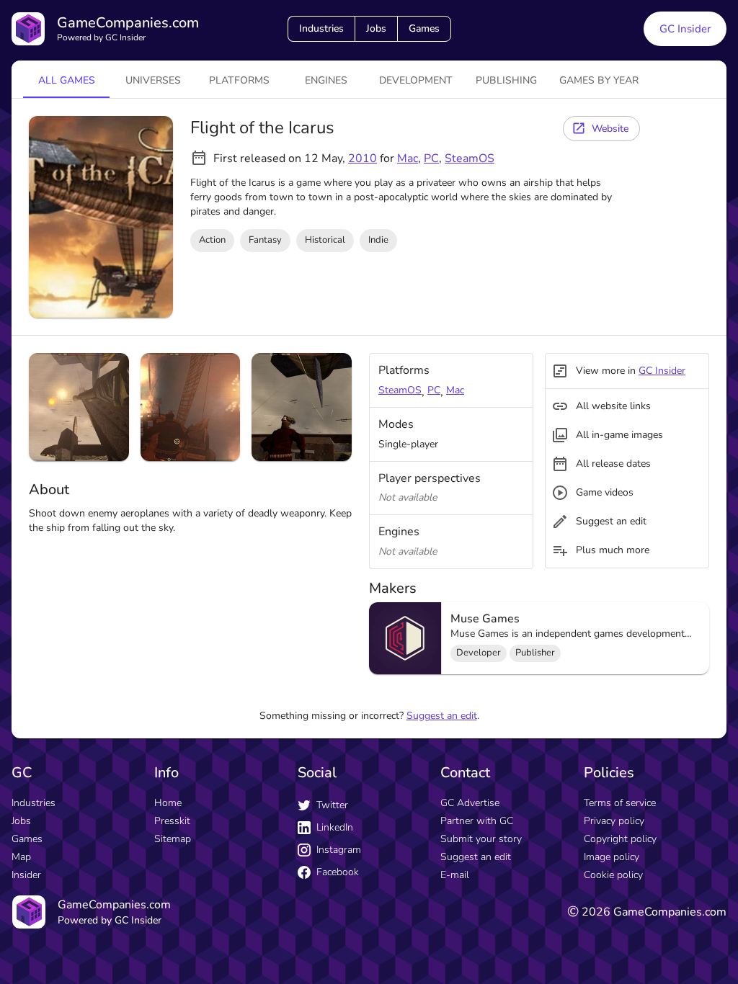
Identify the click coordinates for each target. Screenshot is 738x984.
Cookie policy (613, 875)
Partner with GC (476, 821)
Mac (407, 158)
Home (168, 803)
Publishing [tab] (506, 80)
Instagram (338, 849)
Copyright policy (620, 839)
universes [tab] (153, 80)
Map (21, 857)
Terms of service (620, 803)
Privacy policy (614, 821)
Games (424, 28)
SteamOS (469, 158)
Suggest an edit (441, 716)
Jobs (376, 28)
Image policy (611, 857)
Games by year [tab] (599, 80)
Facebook (337, 872)
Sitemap (172, 839)
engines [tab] (326, 80)
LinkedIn (334, 827)
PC (431, 158)
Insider (26, 875)
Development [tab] (416, 80)
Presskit (172, 821)
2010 (362, 158)
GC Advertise (469, 803)
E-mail (454, 875)
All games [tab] (66, 80)
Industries (321, 28)
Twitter (332, 805)
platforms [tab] (239, 80)
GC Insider (685, 29)
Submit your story (481, 839)
